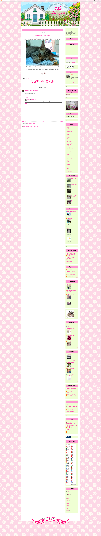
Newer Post (24, 121)
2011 (68, 508)
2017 (68, 498)
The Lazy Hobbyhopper (71, 335)
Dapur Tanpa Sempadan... (71, 422)
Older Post (61, 121)
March (69, 494)
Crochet (68, 130)
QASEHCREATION (69, 218)
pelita (68, 168)
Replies (27, 97)
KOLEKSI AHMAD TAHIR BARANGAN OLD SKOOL (71, 254)
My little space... (73, 189)
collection (68, 157)
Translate (73, 62)
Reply (25, 94)
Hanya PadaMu (69, 236)
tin (67, 170)
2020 (68, 491)
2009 (68, 512)
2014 (68, 503)
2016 (68, 500)
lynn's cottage (69, 269)
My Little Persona (70, 301)
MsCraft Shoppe (69, 273)
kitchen (68, 161)
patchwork (69, 167)
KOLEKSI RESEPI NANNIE (71, 423)
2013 (68, 505)
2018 (68, 493)
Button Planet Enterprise (71, 274)
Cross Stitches (69, 131)
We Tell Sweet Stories (70, 294)
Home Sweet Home (70, 427)
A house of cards (70, 409)
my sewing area (69, 165)
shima (28, 99)
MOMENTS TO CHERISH (70, 411)
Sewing (68, 325)
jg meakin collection (70, 160)
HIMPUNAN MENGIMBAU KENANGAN (71, 258)
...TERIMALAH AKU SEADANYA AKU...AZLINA (71, 291)
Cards (68, 128)
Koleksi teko (69, 144)
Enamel (68, 134)
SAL (67, 150)
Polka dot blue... (73, 184)
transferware (69, 171)
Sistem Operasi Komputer (71, 211)
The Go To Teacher (70, 228)
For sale (68, 137)
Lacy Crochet (69, 341)
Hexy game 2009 (69, 140)
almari (68, 154)
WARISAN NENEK (70, 255)
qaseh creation (52, 529)
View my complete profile (70, 82)
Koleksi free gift (69, 143)
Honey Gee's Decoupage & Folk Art (71, 396)
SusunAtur (69, 151)
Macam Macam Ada (70, 431)
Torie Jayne (69, 293)
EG (67, 133)
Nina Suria (69, 284)
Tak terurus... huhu (73, 201)
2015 (68, 501)
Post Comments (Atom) (31, 123)
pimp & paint (69, 390)
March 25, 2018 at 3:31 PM (35, 99)
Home (43, 121)
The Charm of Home (70, 362)
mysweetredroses (70, 276)
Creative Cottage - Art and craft (71, 392)
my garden (68, 164)
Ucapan (68, 153)
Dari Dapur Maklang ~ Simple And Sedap (72, 426)
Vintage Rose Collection (71, 394)
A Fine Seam (69, 354)
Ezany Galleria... (69, 261)
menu (68, 162)
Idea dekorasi (69, 141)
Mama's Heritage (70, 260)
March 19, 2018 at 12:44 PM (33, 90)
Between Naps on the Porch (71, 360)
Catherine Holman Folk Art (71, 388)
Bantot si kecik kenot (71, 496)
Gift (67, 138)
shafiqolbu (69, 226)
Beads (68, 127)
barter (68, 155)
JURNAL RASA (69, 429)
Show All (77, 277)
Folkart (68, 135)
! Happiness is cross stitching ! (70, 329)
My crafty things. (70, 408)
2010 (68, 510)
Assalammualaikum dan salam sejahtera (42, 35)
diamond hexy (69, 158)
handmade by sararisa (71, 271)
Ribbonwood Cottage (70, 368)
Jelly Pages (69, 404)
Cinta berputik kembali (73, 179)
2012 (68, 507)
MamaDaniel (27, 90)
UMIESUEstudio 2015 (52, 530)
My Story (68, 145)
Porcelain (68, 147)
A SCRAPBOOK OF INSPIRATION (72, 406)
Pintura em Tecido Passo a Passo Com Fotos (71, 375)
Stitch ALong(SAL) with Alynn (74, 196)
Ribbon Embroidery (70, 148)
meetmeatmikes (69, 326)
